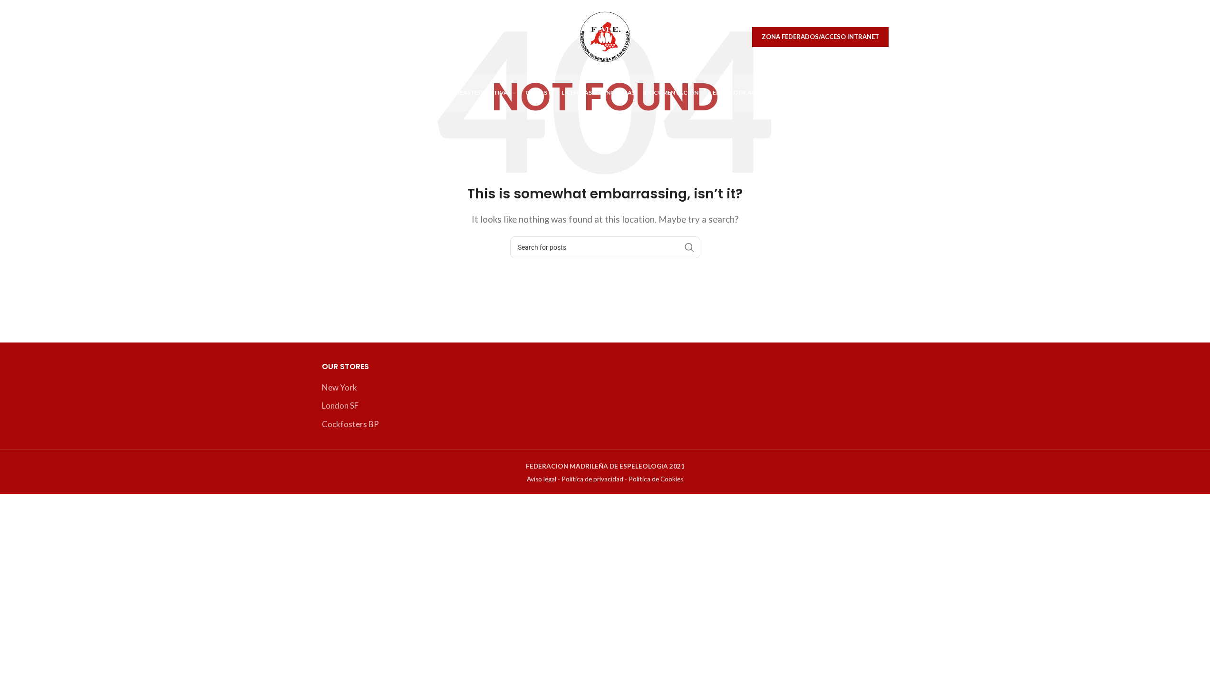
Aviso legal (541, 479)
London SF (340, 406)
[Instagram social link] (352, 37)
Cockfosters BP (350, 424)
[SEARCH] (689, 247)
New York (339, 387)
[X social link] (332, 37)
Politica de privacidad (592, 479)
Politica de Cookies (656, 479)
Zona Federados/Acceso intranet (820, 36)
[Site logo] (605, 36)
